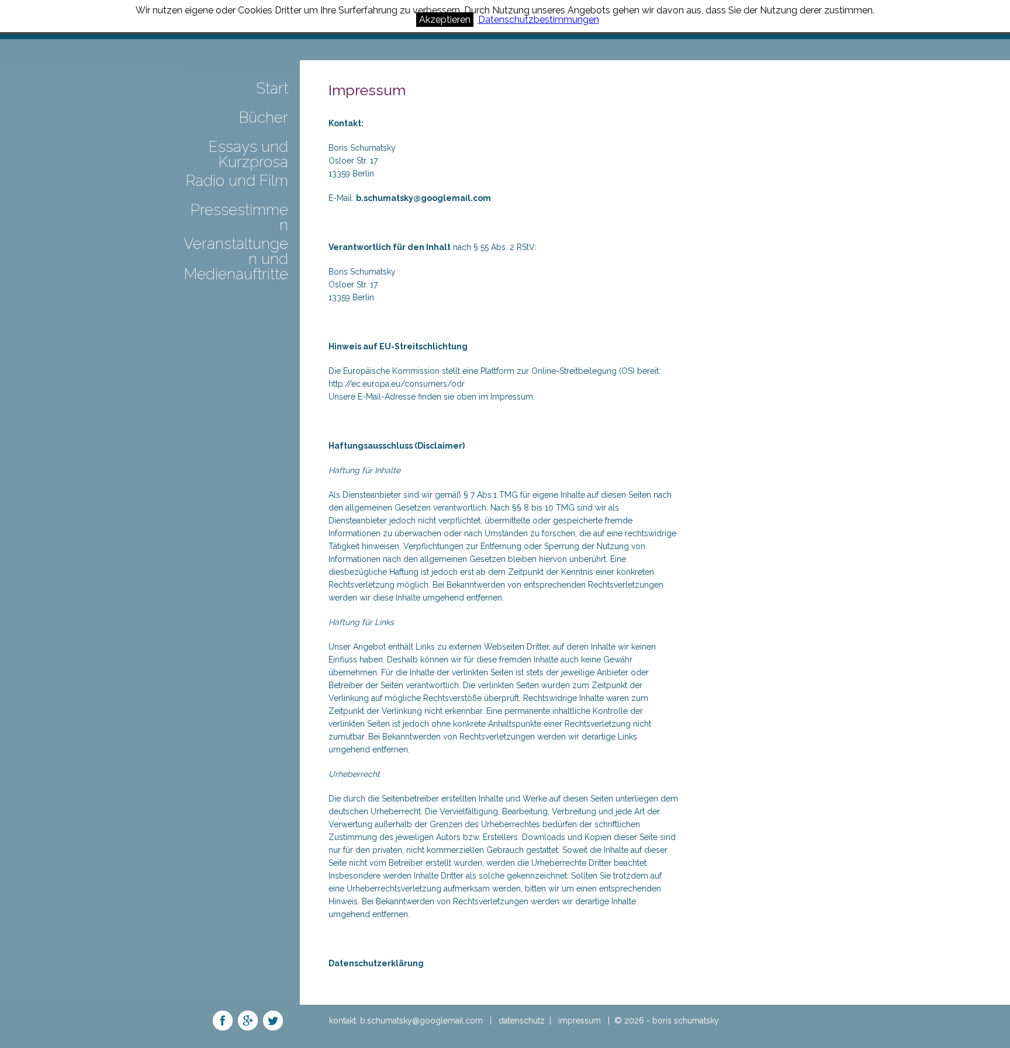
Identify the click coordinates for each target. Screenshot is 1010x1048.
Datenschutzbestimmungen (538, 19)
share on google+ (248, 1020)
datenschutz (522, 1020)
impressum (579, 1020)
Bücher (263, 118)
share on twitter (273, 1020)
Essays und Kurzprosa (248, 155)
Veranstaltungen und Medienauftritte (236, 259)
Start (272, 89)
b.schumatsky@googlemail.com (423, 198)
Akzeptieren (445, 19)
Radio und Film (237, 181)
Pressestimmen (239, 218)
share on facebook (223, 1020)
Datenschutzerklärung (376, 963)
